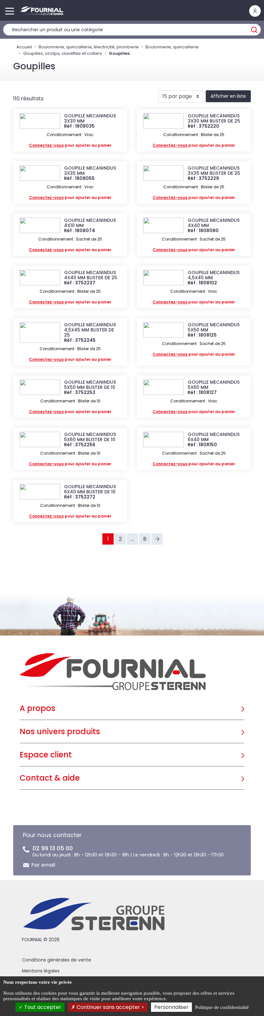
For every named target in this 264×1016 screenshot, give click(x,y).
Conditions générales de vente (56, 960)
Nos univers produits (60, 731)
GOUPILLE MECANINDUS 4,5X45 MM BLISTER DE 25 (90, 329)
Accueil (24, 47)
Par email (43, 865)
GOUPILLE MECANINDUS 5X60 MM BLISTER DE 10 (90, 437)
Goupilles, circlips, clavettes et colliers (62, 53)
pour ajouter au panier (70, 145)
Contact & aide (50, 778)
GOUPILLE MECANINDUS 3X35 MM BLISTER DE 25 (214, 170)
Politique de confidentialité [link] (222, 1007)
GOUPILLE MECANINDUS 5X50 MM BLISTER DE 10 (90, 384)
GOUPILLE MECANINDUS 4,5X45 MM (214, 275)
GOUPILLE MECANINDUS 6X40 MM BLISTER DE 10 (90, 489)
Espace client (46, 754)
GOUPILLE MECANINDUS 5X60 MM (214, 384)
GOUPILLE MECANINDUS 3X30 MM (90, 118)
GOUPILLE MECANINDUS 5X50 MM (214, 327)
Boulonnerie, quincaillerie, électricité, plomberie (89, 47)
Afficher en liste (228, 96)
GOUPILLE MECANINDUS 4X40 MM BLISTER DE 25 (90, 275)
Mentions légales (41, 971)
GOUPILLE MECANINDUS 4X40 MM (214, 223)
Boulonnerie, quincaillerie (172, 47)
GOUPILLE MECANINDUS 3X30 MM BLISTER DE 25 (214, 118)
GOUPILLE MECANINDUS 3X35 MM (90, 170)
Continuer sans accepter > (109, 1007)
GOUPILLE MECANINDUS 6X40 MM (214, 437)
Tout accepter (42, 1007)
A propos (37, 708)
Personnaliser (171, 1007)
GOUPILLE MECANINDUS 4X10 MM (90, 223)
